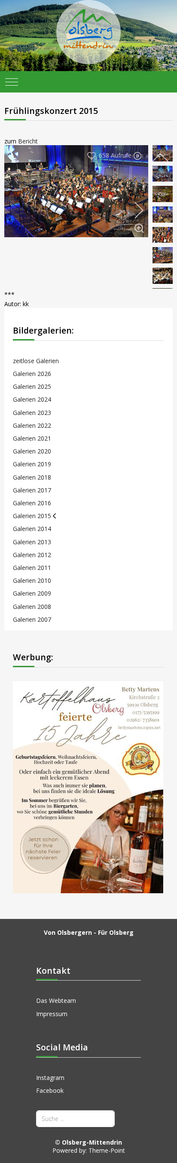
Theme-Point (106, 1150)
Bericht (28, 141)
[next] (133, 210)
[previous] (160, 157)
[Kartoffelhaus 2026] (88, 786)
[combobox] (75, 1118)
